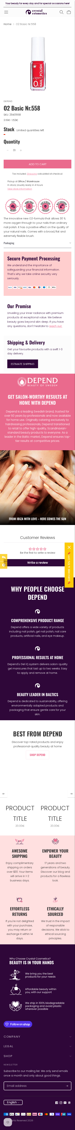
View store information (19, 188)
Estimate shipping (22, 364)
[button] (37, 243)
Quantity (12, 141)
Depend (8, 101)
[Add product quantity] (21, 150)
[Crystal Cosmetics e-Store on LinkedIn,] (69, 1103)
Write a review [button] (37, 563)
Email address (15, 1081)
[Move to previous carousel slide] (3, 793)
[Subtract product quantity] (7, 150)
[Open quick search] (61, 12)
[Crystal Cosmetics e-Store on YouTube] (65, 1103)
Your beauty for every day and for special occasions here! (37, 3)
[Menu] (6, 12)
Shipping (32, 173)
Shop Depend (37, 755)
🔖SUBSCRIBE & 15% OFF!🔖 (69, 568)
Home (7, 24)
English (12, 1102)
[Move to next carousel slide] (71, 793)
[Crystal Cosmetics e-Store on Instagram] (61, 1103)
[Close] (69, 547)
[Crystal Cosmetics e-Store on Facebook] (56, 1103)
